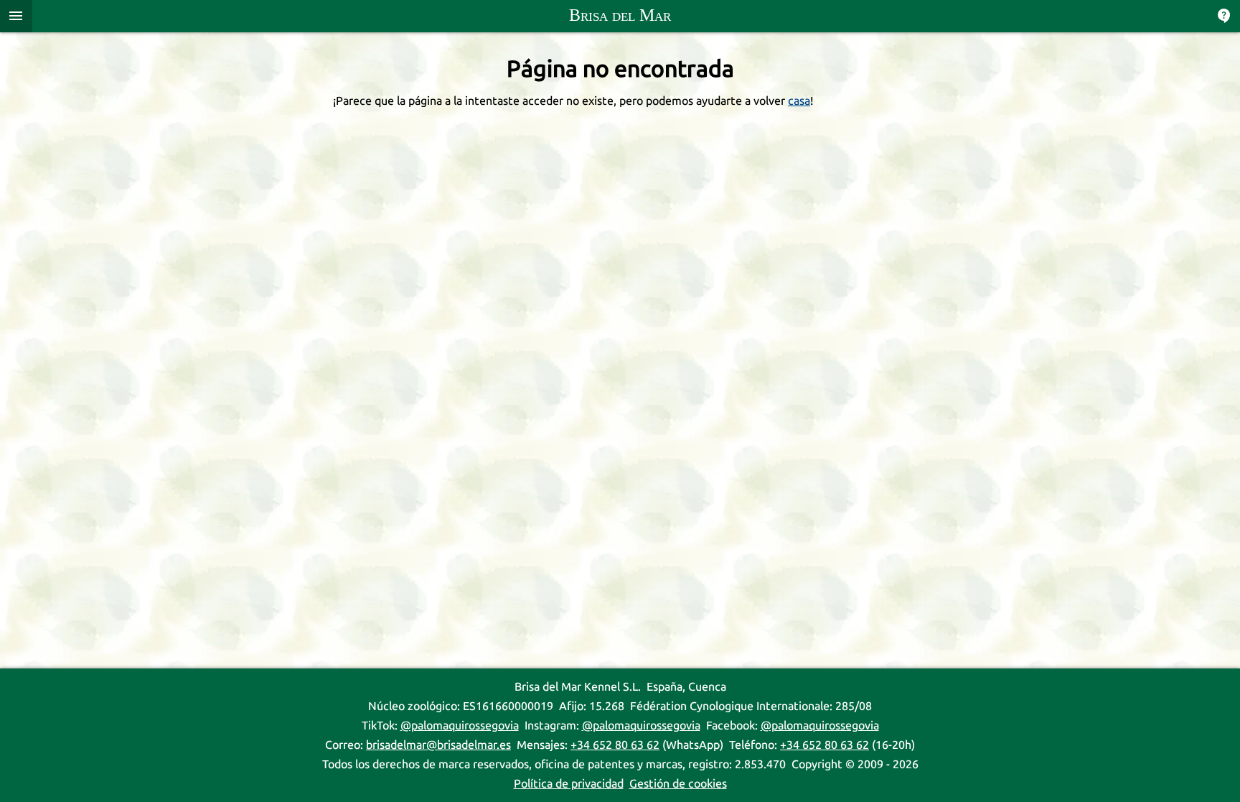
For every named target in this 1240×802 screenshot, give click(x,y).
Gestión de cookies (678, 784)
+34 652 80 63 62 (614, 745)
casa (799, 101)
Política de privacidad (569, 784)
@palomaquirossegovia (459, 725)
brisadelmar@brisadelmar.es (438, 745)
